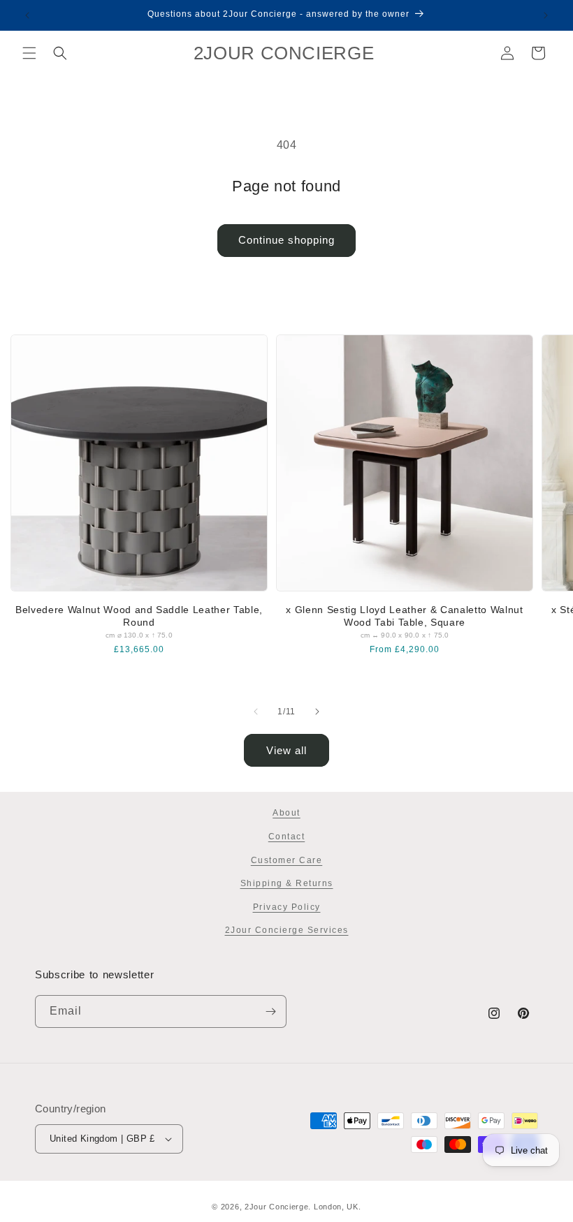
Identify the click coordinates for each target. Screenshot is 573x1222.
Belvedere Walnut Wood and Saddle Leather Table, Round (139, 616)
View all (286, 750)
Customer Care (287, 860)
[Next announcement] (545, 15)
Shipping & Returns (286, 883)
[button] (29, 53)
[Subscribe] (270, 1011)
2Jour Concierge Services (287, 930)
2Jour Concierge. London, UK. (303, 1206)
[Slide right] (317, 711)
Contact (286, 836)
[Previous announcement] (27, 15)
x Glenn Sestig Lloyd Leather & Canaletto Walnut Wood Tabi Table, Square (404, 616)
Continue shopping (286, 240)
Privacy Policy (287, 907)
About (286, 813)
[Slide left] (255, 711)
